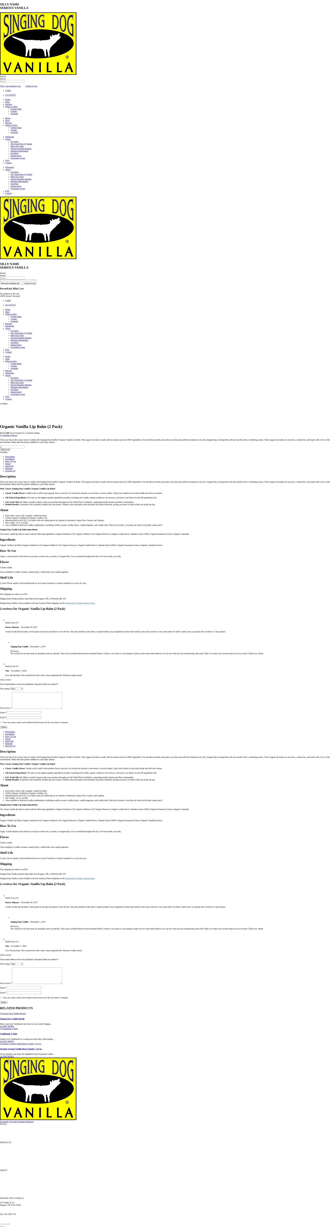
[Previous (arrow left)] (1, 1226)
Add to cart (5, 450)
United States (16, 109)
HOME (3, 1128)
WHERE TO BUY (8, 1177)
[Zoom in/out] (1, 1224)
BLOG (3, 1133)
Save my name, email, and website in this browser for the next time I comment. (35, 722)
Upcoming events (17, 158)
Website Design (6, 1221)
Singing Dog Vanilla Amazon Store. (80, 603)
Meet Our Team (17, 146)
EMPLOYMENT (7, 1189)
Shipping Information (19, 151)
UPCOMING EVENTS (10, 1194)
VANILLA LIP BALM (9, 1154)
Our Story (14, 141)
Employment (15, 156)
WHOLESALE (6, 1166)
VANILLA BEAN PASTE (11, 1152)
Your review (6, 708)
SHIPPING (5, 1186)
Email (3, 717)
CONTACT (5, 1138)
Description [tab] (10, 457)
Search (3, 76)
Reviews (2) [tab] (10, 471)
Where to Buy (11, 314)
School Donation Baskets (21, 149)
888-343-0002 (14, 1209)
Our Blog (14, 153)
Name (3, 712)
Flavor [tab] (8, 464)
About (7, 139)
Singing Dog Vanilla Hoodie (12, 1019)
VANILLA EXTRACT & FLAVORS (16, 1147)
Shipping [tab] (9, 468)
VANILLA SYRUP (8, 1161)
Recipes (8, 104)
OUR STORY (6, 1175)
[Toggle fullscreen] (4, 1224)
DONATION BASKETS (10, 1184)
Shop (7, 102)
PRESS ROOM (6, 1191)
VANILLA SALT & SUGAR (12, 1156)
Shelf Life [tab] (9, 466)
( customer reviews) (8, 435)
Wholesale (9, 137)
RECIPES (4, 1131)
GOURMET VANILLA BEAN (13, 1149)
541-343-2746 (12, 1212)
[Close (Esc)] (9, 1224)
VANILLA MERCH (8, 1163)
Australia (14, 114)
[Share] (6, 1224)
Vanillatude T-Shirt (8, 1034)
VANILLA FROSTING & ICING (14, 1159)
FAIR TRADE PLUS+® (10, 1179)
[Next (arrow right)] (4, 1226)
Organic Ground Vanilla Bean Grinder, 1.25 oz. (21, 1049)
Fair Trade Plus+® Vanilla (21, 144)
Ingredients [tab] (9, 459)
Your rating (5, 689)
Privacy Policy (31, 1219)
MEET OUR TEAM (8, 1182)
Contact (8, 163)
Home (7, 99)
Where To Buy (11, 107)
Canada (13, 111)
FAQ (7, 160)
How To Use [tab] (10, 461)
